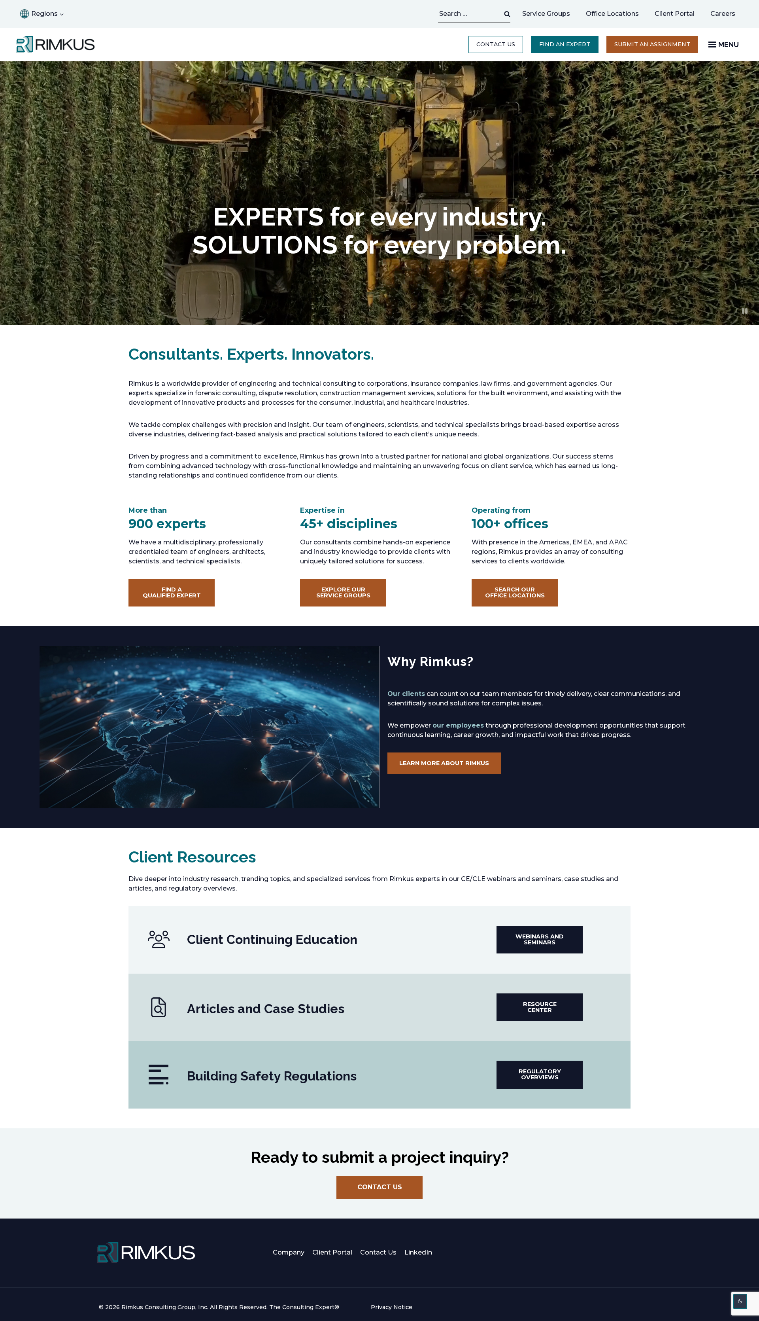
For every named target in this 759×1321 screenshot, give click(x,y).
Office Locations (612, 13)
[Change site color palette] (740, 1301)
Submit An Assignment (656, 46)
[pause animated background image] (744, 311)
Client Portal (675, 13)
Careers (726, 15)
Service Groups (546, 13)
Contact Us (495, 44)
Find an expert (564, 44)
